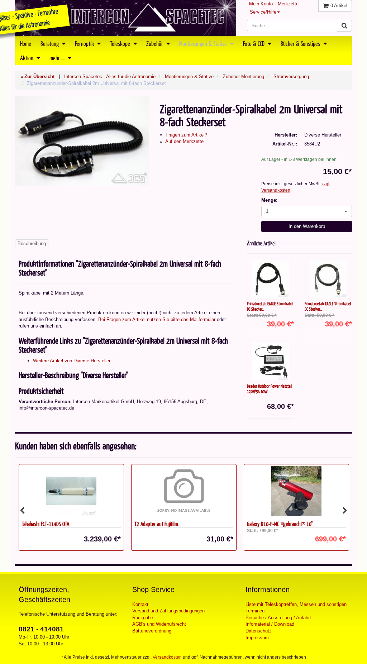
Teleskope (121, 43)
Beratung (50, 43)
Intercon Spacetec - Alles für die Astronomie (110, 76)
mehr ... (57, 58)
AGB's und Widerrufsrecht (159, 624)
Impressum (257, 637)
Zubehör (155, 43)
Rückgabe (142, 617)
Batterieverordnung (151, 631)
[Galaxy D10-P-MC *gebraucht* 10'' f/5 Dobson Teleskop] (184, 491)
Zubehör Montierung (243, 76)
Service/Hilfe (263, 12)
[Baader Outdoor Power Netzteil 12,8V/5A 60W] (270, 361)
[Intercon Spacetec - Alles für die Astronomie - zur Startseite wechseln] (125, 18)
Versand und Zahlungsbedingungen (168, 610)
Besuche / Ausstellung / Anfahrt (278, 617)
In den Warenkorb (307, 226)
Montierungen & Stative (203, 43)
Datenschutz (259, 631)
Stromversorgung (291, 76)
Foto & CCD (254, 43)
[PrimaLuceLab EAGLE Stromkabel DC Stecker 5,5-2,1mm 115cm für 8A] (270, 279)
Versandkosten (167, 657)
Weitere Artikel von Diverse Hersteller (71, 360)
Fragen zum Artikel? (186, 135)
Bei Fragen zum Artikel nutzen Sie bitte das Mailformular (156, 319)
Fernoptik (85, 43)
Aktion (27, 58)
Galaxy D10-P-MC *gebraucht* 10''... (168, 523)
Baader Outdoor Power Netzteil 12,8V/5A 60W (269, 388)
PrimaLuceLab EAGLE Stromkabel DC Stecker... (270, 306)
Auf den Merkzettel (185, 141)
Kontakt (140, 604)
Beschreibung (32, 243)
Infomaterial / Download (270, 624)
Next (344, 510)
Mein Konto (261, 3)
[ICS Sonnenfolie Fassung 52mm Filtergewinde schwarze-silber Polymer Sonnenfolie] (296, 491)
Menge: (269, 200)
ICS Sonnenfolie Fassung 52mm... (277, 523)
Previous (22, 510)
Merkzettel (289, 3)
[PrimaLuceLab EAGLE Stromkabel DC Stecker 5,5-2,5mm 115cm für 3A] (328, 279)
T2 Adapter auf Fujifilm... (45, 523)
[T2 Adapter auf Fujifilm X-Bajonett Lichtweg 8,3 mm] (71, 491)
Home (25, 43)
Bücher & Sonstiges (301, 43)
